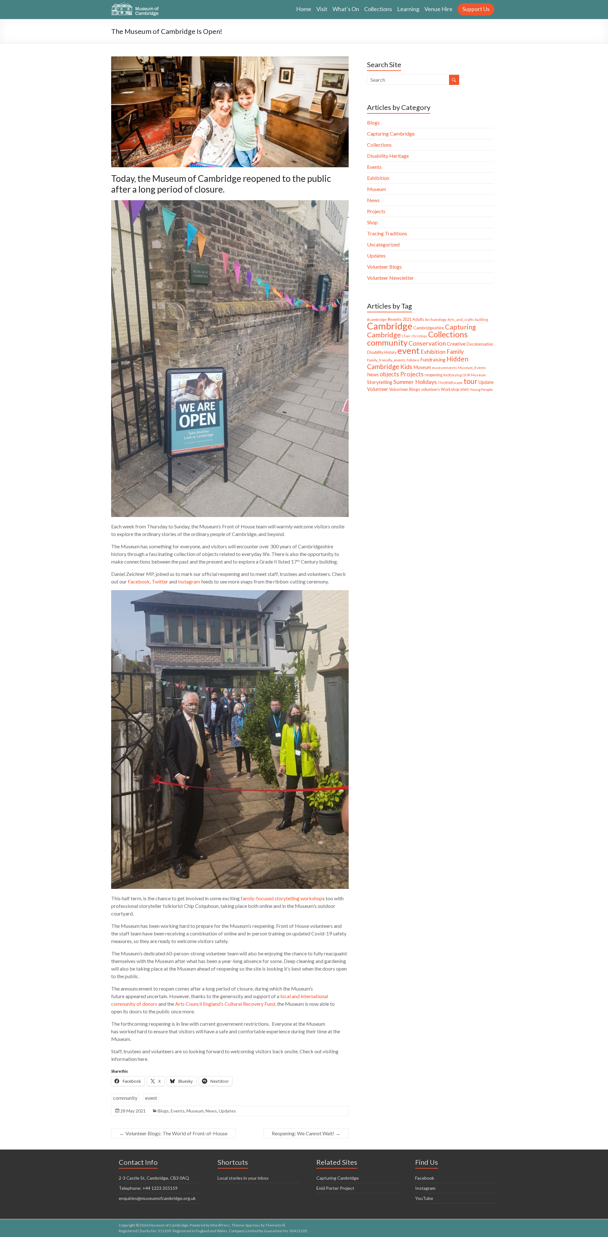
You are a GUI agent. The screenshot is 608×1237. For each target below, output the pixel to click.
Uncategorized (383, 244)
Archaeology (435, 319)
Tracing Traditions (387, 233)
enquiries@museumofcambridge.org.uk (157, 1198)
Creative (456, 344)
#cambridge (377, 319)
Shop (372, 222)
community (125, 1098)
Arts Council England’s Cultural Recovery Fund (225, 1004)
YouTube (424, 1198)
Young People (481, 389)
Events (178, 1110)
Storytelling (379, 382)
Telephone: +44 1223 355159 (148, 1188)
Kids (406, 366)
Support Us (476, 8)
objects (389, 374)
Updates (227, 1110)
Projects (376, 211)
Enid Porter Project (335, 1188)
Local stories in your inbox (243, 1178)
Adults (418, 319)
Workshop (450, 389)
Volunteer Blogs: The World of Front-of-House (173, 1133)
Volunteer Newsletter (390, 278)
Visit (321, 8)
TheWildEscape (450, 382)
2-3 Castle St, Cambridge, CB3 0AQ (154, 1178)
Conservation (427, 343)
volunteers (430, 389)
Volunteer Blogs (384, 267)
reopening (433, 375)
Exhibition (378, 178)
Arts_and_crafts (460, 319)
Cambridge (389, 325)
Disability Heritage (388, 156)
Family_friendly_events (386, 360)
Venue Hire (438, 8)
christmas (419, 336)
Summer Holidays (415, 381)
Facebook (139, 581)
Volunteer (377, 389)
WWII (464, 389)
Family (455, 351)
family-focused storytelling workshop (281, 898)
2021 (406, 319)
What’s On (345, 8)
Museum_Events (472, 367)
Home (303, 8)
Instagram (189, 581)
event (151, 1098)
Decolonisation (479, 344)
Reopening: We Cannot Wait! (306, 1133)
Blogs (163, 1110)
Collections (378, 8)
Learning (408, 8)
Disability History (381, 352)
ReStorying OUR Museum (464, 375)
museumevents (444, 368)
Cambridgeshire (428, 327)
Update (486, 382)
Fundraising (433, 359)
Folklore (413, 360)
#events (395, 319)
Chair (406, 336)
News (211, 1110)
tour (471, 381)
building (481, 319)
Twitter (160, 581)
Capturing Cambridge (391, 134)
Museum (195, 1110)
